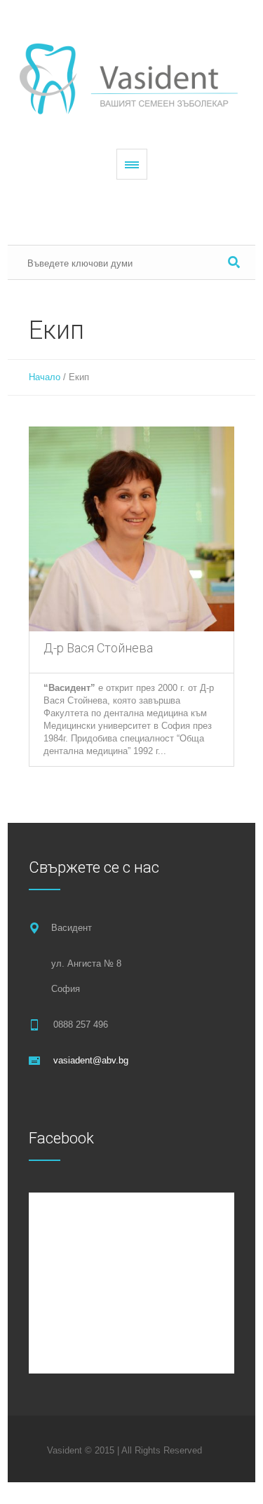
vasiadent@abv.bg (90, 1060)
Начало (44, 377)
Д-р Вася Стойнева (98, 647)
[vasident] (132, 78)
